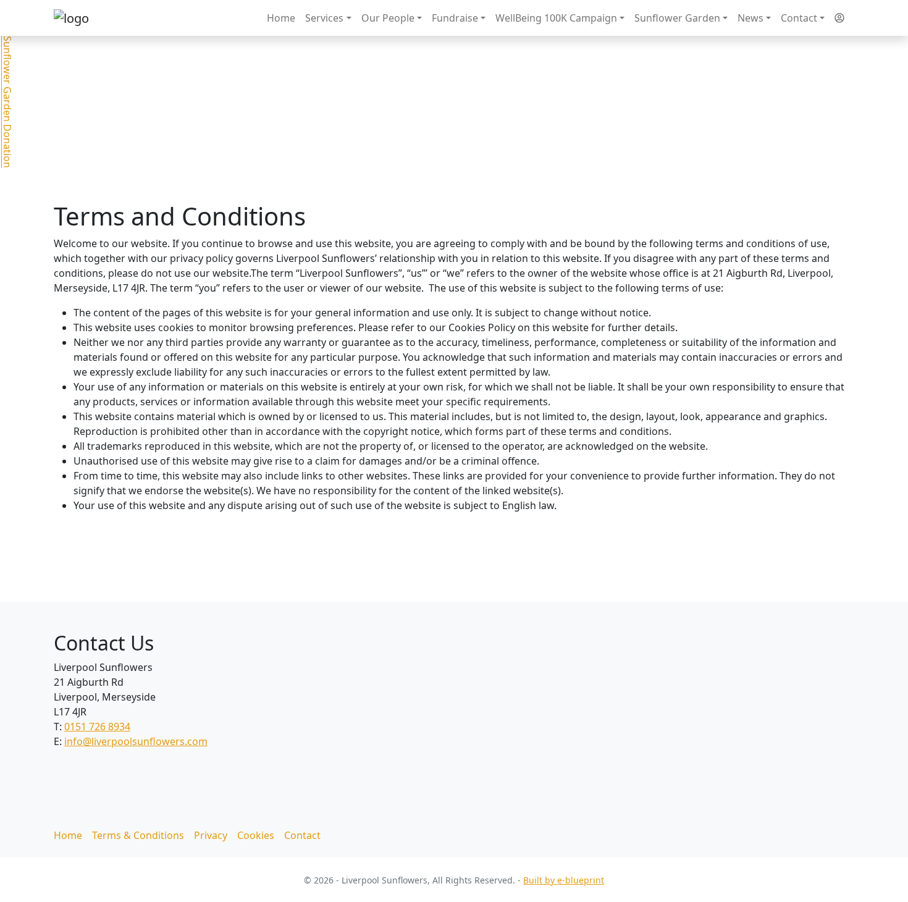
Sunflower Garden (677, 18)
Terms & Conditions (138, 835)
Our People (387, 18)
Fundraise (455, 18)
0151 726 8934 (97, 726)
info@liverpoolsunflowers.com (136, 741)
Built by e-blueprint (563, 880)
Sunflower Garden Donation (7, 102)
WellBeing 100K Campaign (556, 18)
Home (281, 18)
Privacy (210, 835)
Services (324, 18)
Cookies (255, 835)
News (750, 18)
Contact (799, 18)
